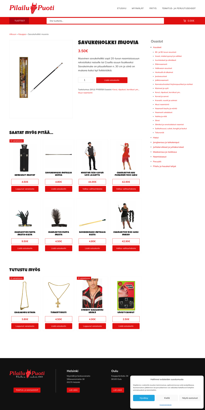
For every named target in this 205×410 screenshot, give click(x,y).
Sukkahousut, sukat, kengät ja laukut (171, 128)
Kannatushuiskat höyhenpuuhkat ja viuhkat (174, 84)
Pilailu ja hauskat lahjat (164, 166)
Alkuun (12, 34)
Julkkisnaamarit (161, 80)
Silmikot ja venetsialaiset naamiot (169, 124)
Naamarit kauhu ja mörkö (166, 108)
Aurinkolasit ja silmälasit (165, 60)
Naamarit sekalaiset (163, 112)
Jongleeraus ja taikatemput (166, 142)
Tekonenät (159, 132)
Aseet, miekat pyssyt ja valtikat (168, 56)
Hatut (156, 137)
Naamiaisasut (159, 156)
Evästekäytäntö (166, 405)
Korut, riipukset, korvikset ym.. (125, 89)
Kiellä (167, 398)
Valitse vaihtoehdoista (92, 189)
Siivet (157, 120)
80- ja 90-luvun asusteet (165, 52)
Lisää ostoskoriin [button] (58, 189)
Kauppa (22, 34)
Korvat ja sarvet (162, 96)
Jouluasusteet (161, 76)
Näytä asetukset (190, 398)
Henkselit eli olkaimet (164, 72)
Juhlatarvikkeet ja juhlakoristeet (168, 147)
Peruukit (157, 161)
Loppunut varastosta (25, 189)
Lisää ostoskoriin (111, 80)
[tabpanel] (41, 77)
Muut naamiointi (85, 92)
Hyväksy (144, 398)
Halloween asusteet (163, 68)
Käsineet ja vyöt (162, 88)
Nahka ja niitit (161, 116)
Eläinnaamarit (161, 64)
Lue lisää (73, 390)
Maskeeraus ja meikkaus (165, 152)
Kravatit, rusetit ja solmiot (166, 100)
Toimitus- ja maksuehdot (27, 390)
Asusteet (157, 47)
